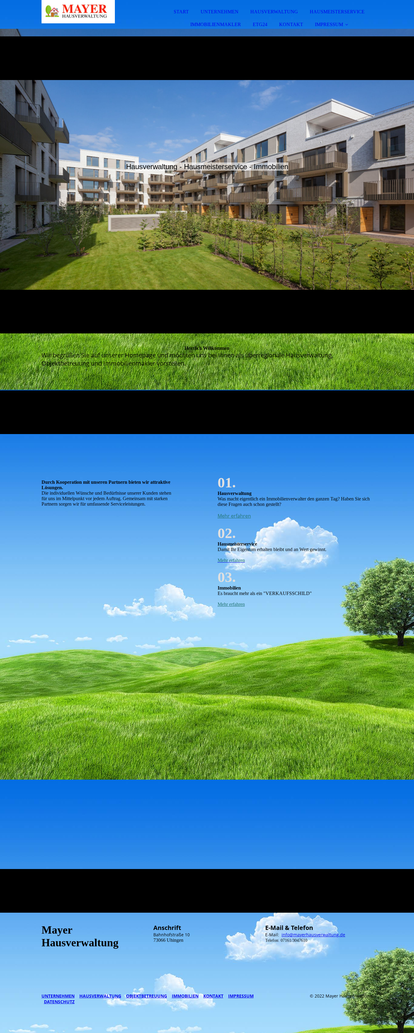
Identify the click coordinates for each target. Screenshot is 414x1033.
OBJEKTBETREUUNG (146, 996)
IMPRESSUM (329, 24)
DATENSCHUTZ (59, 1002)
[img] (95, 21)
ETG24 (260, 24)
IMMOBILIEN (185, 996)
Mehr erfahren (234, 516)
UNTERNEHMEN (220, 11)
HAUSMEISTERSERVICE (337, 11)
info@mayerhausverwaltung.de (313, 935)
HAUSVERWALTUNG (274, 11)
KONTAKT (291, 24)
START (181, 11)
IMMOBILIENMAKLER (215, 24)
